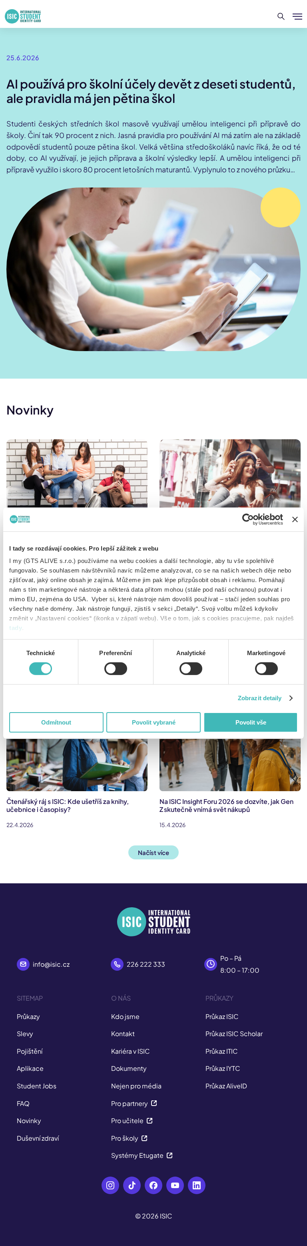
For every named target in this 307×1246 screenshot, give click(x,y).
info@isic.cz (51, 964)
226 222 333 (146, 964)
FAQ (23, 1103)
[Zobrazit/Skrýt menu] (297, 16)
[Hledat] (281, 16)
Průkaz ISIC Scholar (234, 1033)
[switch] (115, 668)
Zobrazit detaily (260, 698)
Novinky (29, 1120)
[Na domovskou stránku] (23, 16)
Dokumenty (129, 1068)
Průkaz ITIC (221, 1051)
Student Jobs (36, 1086)
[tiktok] (132, 1185)
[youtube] (175, 1185)
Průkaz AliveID (226, 1086)
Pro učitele (127, 1120)
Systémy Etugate (137, 1155)
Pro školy (124, 1138)
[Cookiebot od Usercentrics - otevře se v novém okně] (248, 519)
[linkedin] (196, 1185)
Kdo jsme (125, 1016)
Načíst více (153, 852)
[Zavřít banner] (295, 519)
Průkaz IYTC (222, 1068)
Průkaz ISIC (222, 1016)
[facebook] (153, 1185)
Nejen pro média (136, 1086)
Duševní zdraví (38, 1138)
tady (15, 627)
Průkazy (28, 1016)
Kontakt (123, 1033)
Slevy (25, 1033)
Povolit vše (250, 722)
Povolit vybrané (153, 722)
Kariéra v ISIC (130, 1051)
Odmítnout (56, 722)
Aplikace (30, 1068)
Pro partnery (129, 1103)
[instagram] (110, 1185)
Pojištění (29, 1051)
